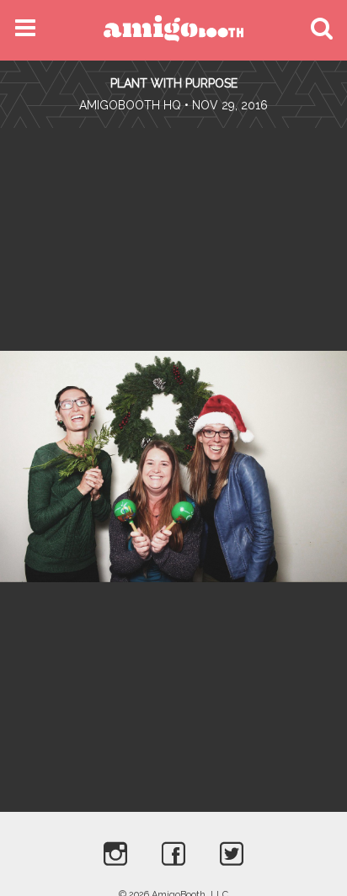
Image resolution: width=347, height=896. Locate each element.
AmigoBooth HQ (130, 105)
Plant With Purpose (174, 83)
